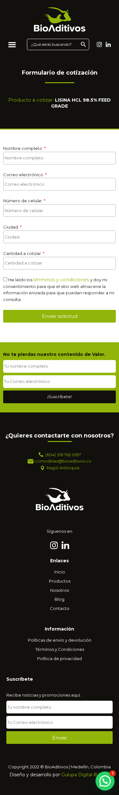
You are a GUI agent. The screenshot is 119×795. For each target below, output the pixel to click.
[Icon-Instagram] (99, 44)
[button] (12, 44)
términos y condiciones (61, 280)
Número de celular (23, 200)
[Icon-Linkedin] (108, 44)
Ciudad (11, 227)
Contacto (59, 608)
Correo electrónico (23, 174)
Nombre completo (23, 148)
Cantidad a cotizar (22, 253)
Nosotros (59, 590)
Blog (59, 599)
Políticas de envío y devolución (59, 640)
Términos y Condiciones (59, 649)
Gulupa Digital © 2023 (85, 775)
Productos (59, 581)
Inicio (59, 571)
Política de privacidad (59, 658)
